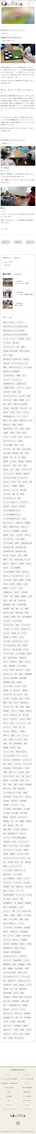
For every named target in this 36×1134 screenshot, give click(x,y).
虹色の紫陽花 (7, 604)
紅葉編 (28, 964)
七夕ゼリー (14, 711)
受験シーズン (12, 772)
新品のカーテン (20, 670)
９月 (29, 723)
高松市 (5, 322)
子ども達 (13, 437)
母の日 (28, 396)
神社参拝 (6, 457)
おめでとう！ (7, 486)
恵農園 (15, 400)
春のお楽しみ (14, 800)
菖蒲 (19, 392)
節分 (11, 457)
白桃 (5, 825)
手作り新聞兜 (27, 1017)
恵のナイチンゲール (8, 522)
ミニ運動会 (22, 731)
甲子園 (26, 612)
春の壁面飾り (15, 1001)
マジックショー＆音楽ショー (11, 502)
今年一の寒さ (28, 886)
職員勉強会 (16, 531)
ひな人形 (29, 895)
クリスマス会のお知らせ (10, 645)
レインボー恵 (7, 342)
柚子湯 (9, 764)
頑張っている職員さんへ (10, 923)
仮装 (15, 788)
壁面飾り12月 (18, 870)
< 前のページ (5, 242)
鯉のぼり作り (18, 1013)
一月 (17, 890)
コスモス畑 (20, 854)
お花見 (24, 686)
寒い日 (22, 445)
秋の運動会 (27, 522)
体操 (25, 465)
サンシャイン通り (8, 686)
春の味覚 (12, 915)
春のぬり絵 (25, 571)
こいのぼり (6, 698)
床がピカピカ (7, 760)
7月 (21, 825)
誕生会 (13, 735)
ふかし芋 (20, 588)
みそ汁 (5, 355)
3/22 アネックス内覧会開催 (10, 678)
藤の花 (5, 702)
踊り (13, 604)
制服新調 (6, 747)
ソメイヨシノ (7, 911)
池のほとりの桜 (26, 911)
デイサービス (14, 1009)
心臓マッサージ (7, 1025)
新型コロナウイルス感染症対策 (11, 371)
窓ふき (25, 972)
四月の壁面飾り (13, 907)
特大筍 (5, 919)
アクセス (28, 338)
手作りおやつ (17, 690)
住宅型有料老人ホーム (9, 383)
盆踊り (28, 719)
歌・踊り (26, 649)
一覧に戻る (18, 242)
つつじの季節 (7, 809)
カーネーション (7, 400)
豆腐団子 (19, 915)
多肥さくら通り (25, 1001)
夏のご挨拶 (25, 715)
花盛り (15, 784)
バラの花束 (6, 629)
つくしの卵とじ (28, 915)
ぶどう (16, 428)
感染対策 (6, 854)
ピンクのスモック (22, 817)
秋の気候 (13, 616)
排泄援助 (18, 935)
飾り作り (6, 412)
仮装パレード (25, 527)
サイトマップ (27, 1109)
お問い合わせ (15, 342)
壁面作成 (25, 690)
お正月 (20, 555)
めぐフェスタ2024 (24, 845)
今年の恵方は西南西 (8, 895)
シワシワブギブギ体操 (9, 755)
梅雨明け (17, 596)
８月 (22, 608)
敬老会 (22, 428)
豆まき (10, 559)
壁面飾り (6, 588)
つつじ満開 (26, 809)
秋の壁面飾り (21, 964)
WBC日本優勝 (22, 678)
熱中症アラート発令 (8, 612)
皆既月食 (6, 535)
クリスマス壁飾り (20, 539)
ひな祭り (28, 563)
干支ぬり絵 (13, 555)
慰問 (21, 1034)
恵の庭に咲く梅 (19, 559)
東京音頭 (27, 1034)
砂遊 (17, 706)
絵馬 (5, 657)
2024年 (27, 768)
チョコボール (18, 739)
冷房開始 (22, 821)
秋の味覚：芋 (7, 637)
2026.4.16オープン (8, 1013)
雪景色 (22, 993)
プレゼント (25, 735)
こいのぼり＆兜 (7, 694)
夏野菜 (5, 845)
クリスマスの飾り (8, 870)
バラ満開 (12, 1021)
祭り (5, 862)
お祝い (5, 739)
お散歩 (21, 698)
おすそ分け (6, 408)
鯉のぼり (12, 584)
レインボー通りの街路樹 (10, 972)
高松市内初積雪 (7, 993)
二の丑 (14, 841)
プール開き (16, 829)
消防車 (21, 997)
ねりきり (11, 890)
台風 (10, 600)
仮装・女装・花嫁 (16, 649)
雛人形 (12, 670)
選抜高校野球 (28, 674)
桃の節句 (6, 461)
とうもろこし (26, 412)
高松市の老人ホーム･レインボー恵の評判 (14, 330)
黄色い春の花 (28, 997)
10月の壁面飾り (18, 743)
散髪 (19, 498)
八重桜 (21, 919)
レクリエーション (16, 379)
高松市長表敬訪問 (15, 952)
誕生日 (17, 469)
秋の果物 (10, 862)
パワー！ (26, 641)
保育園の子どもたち (14, 527)
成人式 (27, 772)
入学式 (14, 465)
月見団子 (6, 432)
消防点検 (14, 997)
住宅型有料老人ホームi (9, 416)
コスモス (24, 633)
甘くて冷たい (13, 719)
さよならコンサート (19, 796)
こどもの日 (22, 396)
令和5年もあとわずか (21, 751)
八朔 (27, 780)
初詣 (21, 453)
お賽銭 (5, 772)
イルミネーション (27, 760)
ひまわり (6, 715)
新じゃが (16, 702)
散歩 (17, 1017)
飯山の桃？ (11, 825)
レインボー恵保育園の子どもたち (12, 510)
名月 (10, 743)
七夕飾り (6, 596)
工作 (22, 862)
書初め (25, 555)
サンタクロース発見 (8, 653)
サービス (6, 338)
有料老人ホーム (23, 420)
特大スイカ (23, 833)
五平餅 (27, 428)
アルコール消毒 (27, 367)
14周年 (26, 968)
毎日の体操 (24, 531)
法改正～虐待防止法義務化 (19, 837)
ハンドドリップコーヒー (15, 866)
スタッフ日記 (4, 228)
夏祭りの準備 (19, 612)
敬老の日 (20, 424)
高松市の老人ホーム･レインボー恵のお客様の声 (15, 334)
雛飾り (5, 367)
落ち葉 (16, 862)
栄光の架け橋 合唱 (26, 543)
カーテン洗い (19, 535)
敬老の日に (14, 731)
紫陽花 (27, 706)
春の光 (27, 670)
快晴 (10, 702)
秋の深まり (13, 747)
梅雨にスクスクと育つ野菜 (20, 404)
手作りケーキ (7, 649)
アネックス (27, 661)
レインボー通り (7, 580)
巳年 (13, 886)
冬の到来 (19, 878)
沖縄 (13, 494)
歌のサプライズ (7, 960)
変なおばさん (21, 788)
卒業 (5, 784)
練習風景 (14, 486)
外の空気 (19, 682)
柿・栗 (18, 432)
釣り (10, 420)
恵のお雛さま (7, 997)
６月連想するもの (8, 592)
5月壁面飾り (27, 1013)
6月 (12, 821)
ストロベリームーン (8, 706)
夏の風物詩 (6, 608)
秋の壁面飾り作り (8, 948)
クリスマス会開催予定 (9, 878)
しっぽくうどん (17, 882)
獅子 (5, 968)
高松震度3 (6, 805)
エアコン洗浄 (7, 641)
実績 (18, 347)
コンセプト (20, 322)
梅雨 (5, 404)
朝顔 (17, 608)
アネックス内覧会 (21, 666)
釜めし (17, 776)
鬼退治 (21, 661)
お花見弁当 (6, 800)
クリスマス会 (7, 449)
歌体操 (22, 1029)
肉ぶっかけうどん (19, 1038)
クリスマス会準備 (8, 543)
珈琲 (5, 935)
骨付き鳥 (22, 984)
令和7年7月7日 (26, 935)
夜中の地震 (23, 800)
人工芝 (25, 584)
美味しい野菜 (14, 408)
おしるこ (6, 670)
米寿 (16, 989)
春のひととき (7, 465)
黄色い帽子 (13, 817)
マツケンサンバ (7, 882)
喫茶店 (5, 866)
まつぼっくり (27, 437)
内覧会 (5, 666)
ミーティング (7, 837)
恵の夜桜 (28, 580)
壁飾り (16, 445)
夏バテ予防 (6, 944)
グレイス (22, 1009)
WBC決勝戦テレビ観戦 (9, 682)
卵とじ (5, 1005)
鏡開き (23, 347)
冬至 (13, 449)
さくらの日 (17, 686)
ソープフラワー (15, 629)
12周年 (26, 854)
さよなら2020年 (27, 449)
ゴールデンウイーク (27, 469)
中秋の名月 (6, 506)
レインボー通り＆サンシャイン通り (12, 792)
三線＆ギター (7, 1034)
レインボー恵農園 (8, 445)
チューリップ (20, 387)
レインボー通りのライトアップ (11, 976)
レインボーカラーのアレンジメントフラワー (15, 858)
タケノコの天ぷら (18, 694)
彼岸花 (16, 948)
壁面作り (19, 584)
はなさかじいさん (8, 674)
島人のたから (7, 490)
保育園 (10, 739)
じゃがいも (13, 588)
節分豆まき (26, 359)
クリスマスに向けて (8, 539)
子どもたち (6, 731)
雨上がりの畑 (21, 600)
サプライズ (29, 984)
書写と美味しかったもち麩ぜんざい (12, 359)
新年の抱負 (15, 453)
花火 (31, 420)
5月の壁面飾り (18, 927)
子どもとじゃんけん (8, 625)
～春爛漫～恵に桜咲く (9, 387)
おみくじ (6, 661)
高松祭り (29, 944)
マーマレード (7, 379)
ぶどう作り (18, 850)
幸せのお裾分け (7, 768)
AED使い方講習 (21, 1021)
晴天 (17, 825)
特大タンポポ (7, 1001)
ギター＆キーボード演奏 (10, 477)
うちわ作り (29, 1029)
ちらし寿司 (13, 461)
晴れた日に (27, 535)
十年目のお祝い (7, 796)
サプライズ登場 (17, 874)
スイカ (18, 416)
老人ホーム (12, 322)
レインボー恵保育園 (15, 567)
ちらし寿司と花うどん (9, 375)
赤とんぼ (22, 948)
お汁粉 (5, 776)
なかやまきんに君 (16, 641)
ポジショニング (7, 531)
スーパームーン (7, 727)
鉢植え (26, 919)
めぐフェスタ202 (13, 845)
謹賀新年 (29, 653)
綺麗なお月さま (24, 702)
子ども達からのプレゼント (10, 956)
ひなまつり (15, 899)
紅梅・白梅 (6, 363)
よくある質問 (20, 338)
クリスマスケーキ (27, 764)
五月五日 (27, 698)
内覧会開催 (12, 666)
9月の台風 (6, 616)
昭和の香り (28, 862)
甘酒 (19, 616)
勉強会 (14, 424)
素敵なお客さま (7, 874)
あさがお (25, 482)
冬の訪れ (20, 441)
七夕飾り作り (25, 829)
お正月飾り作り (7, 984)
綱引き (5, 527)
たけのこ (21, 907)
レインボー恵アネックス (10, 498)
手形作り (6, 584)
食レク (18, 412)
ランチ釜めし (27, 882)
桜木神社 (6, 690)
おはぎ (24, 518)
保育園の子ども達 (8, 428)
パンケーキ (11, 935)
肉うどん (6, 723)
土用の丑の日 (13, 715)
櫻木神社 (6, 989)
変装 (19, 645)
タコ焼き (10, 1038)
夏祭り (5, 420)
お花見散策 (27, 903)
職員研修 (26, 850)
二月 (22, 890)
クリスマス (24, 755)
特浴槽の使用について (14, 1005)
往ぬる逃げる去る (12, 657)
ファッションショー (21, 723)
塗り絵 (12, 535)
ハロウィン (6, 437)
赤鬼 (23, 776)
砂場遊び (21, 580)
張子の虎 (6, 555)
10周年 (17, 625)
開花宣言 (20, 903)
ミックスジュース (22, 477)
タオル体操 (24, 592)
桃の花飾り (21, 461)
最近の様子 (18, 473)
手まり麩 (11, 776)
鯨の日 (15, 727)
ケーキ (18, 735)
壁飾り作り (29, 711)
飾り (5, 980)
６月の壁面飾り (17, 1025)
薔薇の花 (6, 817)
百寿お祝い (6, 952)
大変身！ (17, 543)
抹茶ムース (6, 735)
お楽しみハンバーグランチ (10, 396)
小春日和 (21, 563)
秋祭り (25, 743)
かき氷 (12, 723)
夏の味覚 (28, 821)
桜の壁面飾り (28, 784)
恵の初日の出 (22, 657)
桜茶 (22, 899)
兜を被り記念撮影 (16, 809)
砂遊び (22, 706)
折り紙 (14, 392)
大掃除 (19, 972)
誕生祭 (5, 743)
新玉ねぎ (6, 469)
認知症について (7, 1029)
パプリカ (25, 416)
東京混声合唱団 (17, 960)
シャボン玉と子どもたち (17, 576)
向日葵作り (6, 711)
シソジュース (7, 940)
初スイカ (6, 719)
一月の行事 (21, 772)
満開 (13, 911)
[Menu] (33, 3)
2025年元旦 (6, 886)
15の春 (10, 784)
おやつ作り (6, 482)
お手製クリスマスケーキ (24, 980)
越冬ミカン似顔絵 (24, 351)
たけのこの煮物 (13, 919)
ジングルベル (17, 764)
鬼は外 (10, 355)
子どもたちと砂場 (16, 621)
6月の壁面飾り (24, 931)
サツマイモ (6, 633)
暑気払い (22, 944)
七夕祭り (16, 1029)
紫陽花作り (6, 821)
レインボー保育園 (20, 653)
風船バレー (6, 563)
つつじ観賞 (14, 698)
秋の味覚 (13, 633)
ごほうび (13, 482)
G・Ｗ (22, 805)
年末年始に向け (16, 760)
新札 (5, 833)
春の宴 (21, 784)
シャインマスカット (8, 850)
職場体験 (12, 854)
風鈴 (12, 608)
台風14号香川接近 (26, 616)
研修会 (23, 457)
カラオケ (28, 387)
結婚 (31, 482)
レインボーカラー (26, 625)
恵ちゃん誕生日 (19, 968)
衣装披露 (25, 645)
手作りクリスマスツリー (10, 441)
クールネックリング (23, 841)
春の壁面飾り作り (8, 903)
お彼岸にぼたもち (21, 383)
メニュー (12, 338)
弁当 (19, 482)
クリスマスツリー (25, 976)
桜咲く (21, 674)
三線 (5, 1038)
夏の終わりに (7, 424)
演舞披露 (10, 968)
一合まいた (22, 719)
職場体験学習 (7, 964)
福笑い (5, 890)
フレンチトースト (20, 895)
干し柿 (20, 437)
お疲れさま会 (19, 522)
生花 (29, 858)
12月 (18, 755)
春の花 (8, 899)
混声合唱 (25, 1005)
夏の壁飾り (24, 940)
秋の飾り (14, 637)
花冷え (5, 907)
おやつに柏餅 (14, 813)
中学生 (14, 964)
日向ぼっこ (6, 576)
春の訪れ (18, 571)
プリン (27, 576)
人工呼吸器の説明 (21, 604)
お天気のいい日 (14, 931)
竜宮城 (15, 420)
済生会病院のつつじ (8, 1017)
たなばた (12, 412)
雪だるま (16, 993)
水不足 (30, 596)
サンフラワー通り (8, 927)
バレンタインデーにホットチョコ (19, 363)
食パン (24, 375)
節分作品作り (13, 661)
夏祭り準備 (23, 490)
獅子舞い (12, 432)
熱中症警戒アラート (13, 833)
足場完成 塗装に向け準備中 (11, 351)
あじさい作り (23, 408)
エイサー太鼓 (7, 494)
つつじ (12, 469)
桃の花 (22, 780)
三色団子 (6, 915)
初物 (26, 694)
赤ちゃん (21, 637)
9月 (20, 727)
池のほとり (28, 796)
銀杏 (19, 747)
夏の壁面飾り (14, 944)
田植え (9, 404)
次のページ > (30, 242)
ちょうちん (15, 490)
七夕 (30, 408)
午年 (11, 989)
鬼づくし (28, 776)
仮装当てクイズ (12, 980)
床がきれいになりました (15, 367)
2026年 (15, 984)
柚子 (5, 764)
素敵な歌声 (6, 1009)
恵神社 (26, 453)
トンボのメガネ (23, 956)
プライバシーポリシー (9, 347)
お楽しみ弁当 (7, 392)
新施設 (22, 494)
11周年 (25, 739)
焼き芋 (24, 432)
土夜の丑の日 (7, 841)
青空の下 (17, 592)
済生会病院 (27, 927)
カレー (27, 400)
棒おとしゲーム (7, 788)
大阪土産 (6, 780)
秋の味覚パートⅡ (26, 629)
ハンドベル (26, 878)
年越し (18, 449)
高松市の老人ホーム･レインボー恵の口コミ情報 (15, 326)
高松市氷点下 (19, 886)
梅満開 (18, 375)
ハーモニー (26, 960)
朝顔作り (26, 1025)
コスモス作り (7, 621)
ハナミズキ (21, 923)
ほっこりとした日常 (8, 751)
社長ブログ (7, 265)
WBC (16, 674)
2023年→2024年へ (18, 768)
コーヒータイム (15, 805)
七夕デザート (15, 940)
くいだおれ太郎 (14, 780)
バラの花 (6, 1021)
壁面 (11, 596)
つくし (18, 911)
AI (24, 870)
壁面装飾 (21, 400)
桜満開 (25, 792)
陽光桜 (15, 580)
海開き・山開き (7, 829)
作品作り (6, 931)
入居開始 (21, 711)
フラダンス (15, 1034)
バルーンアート (24, 502)
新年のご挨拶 (7, 453)
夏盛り (26, 608)
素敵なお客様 (23, 989)
